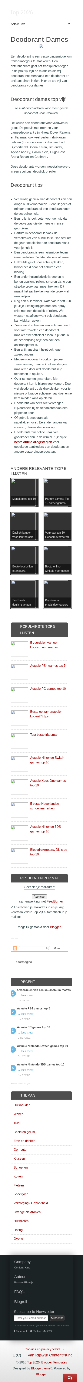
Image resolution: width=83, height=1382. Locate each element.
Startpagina (24, 962)
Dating (18, 1230)
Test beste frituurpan (44, 734)
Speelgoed (21, 1194)
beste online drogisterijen (33, 442)
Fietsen (19, 1185)
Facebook (21, 1331)
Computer (20, 1149)
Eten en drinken (24, 1141)
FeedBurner (55, 901)
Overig (18, 1238)
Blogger (55, 927)
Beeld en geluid (24, 1132)
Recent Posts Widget (20, 1084)
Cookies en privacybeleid (42, 1349)
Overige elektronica (27, 1212)
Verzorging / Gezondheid (31, 1203)
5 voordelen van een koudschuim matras (44, 990)
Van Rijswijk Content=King (50, 1355)
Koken (18, 1176)
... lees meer (25, 995)
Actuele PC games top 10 (48, 688)
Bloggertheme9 (41, 1368)
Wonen (18, 1114)
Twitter (37, 1331)
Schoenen (21, 1167)
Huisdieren (21, 1221)
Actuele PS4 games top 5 (48, 665)
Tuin (16, 1123)
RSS (49, 1331)
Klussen (19, 1158)
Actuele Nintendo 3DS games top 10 (40, 1064)
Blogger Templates (54, 1362)
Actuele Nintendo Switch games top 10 (42, 1046)
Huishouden (22, 1105)
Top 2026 (21, 12)
